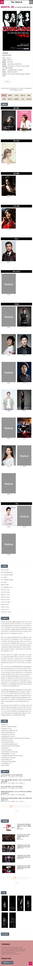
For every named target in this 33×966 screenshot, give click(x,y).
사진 (22, 99)
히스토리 (28, 99)
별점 (29, 95)
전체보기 (4, 95)
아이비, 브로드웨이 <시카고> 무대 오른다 (11, 786)
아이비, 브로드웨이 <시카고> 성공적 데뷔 (11, 775)
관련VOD (16, 99)
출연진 (10, 95)
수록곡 (4, 99)
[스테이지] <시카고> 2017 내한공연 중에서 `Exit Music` (23, 836)
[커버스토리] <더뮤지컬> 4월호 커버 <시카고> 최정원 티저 (24, 826)
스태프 (16, 95)
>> (16, 811)
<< (3, 806)
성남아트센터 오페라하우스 (14, 64)
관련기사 (10, 99)
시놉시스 (22, 95)
